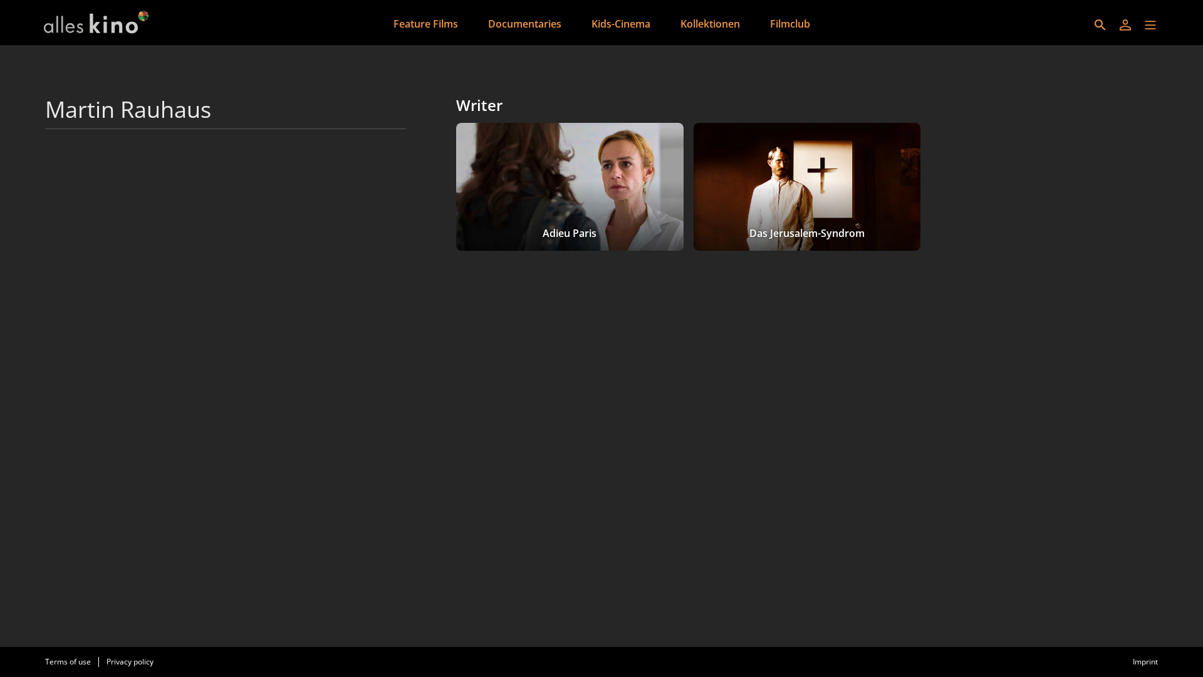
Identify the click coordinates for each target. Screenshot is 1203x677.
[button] (1150, 25)
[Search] (1100, 25)
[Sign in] (1125, 25)
